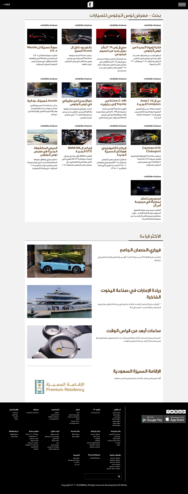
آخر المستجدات (95, 412)
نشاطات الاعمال (115, 458)
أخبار (78, 412)
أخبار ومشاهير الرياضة (93, 443)
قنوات (7, 4)
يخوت (16, 419)
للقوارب (35, 449)
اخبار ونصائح (116, 438)
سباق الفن (117, 417)
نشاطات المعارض (114, 466)
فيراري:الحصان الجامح (140, 250)
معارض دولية (34, 431)
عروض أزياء (117, 436)
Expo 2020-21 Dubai (32, 434)
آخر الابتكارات (55, 415)
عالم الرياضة (95, 431)
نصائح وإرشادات (74, 423)
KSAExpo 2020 (33, 436)
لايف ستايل (55, 431)
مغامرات (97, 440)
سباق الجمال (116, 423)
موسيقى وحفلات (53, 449)
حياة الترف (15, 415)
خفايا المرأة (55, 440)
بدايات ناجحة (75, 421)
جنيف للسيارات (33, 438)
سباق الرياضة (116, 419)
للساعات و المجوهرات (31, 445)
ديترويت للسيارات (32, 443)
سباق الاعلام (116, 415)
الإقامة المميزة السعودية (137, 371)
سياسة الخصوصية (73, 460)
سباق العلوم (116, 421)
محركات (36, 410)
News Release (95, 458)
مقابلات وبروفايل (94, 447)
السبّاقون (117, 410)
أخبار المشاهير (55, 434)
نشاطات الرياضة (115, 462)
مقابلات (15, 417)
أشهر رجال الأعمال (74, 415)
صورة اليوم (14, 436)
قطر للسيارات (34, 440)
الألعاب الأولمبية (95, 445)
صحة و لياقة (75, 434)
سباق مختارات (116, 425)
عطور (118, 445)
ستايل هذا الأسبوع (114, 434)
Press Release (94, 455)
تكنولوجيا (55, 410)
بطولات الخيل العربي (113, 468)
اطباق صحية (75, 436)
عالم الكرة (96, 436)
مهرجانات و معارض (53, 447)
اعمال (78, 410)
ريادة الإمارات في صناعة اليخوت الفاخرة (131, 294)
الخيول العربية (95, 434)
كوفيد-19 (96, 410)
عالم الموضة (116, 431)
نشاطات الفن (116, 464)
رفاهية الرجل (13, 410)
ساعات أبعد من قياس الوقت (133, 330)
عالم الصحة (75, 431)
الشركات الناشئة (53, 417)
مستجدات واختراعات (32, 412)
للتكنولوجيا (34, 447)
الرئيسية (76, 455)
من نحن (76, 464)
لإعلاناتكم (76, 458)
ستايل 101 (117, 443)
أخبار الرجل (55, 438)
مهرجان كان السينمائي (52, 436)
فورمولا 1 (97, 438)
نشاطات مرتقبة (115, 455)
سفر (57, 443)
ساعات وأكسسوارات (113, 440)
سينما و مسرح (55, 445)
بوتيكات (15, 412)
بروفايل (56, 412)
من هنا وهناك (13, 431)
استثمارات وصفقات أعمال (73, 418)
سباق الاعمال (116, 412)
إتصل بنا (76, 462)
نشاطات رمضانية (115, 460)
